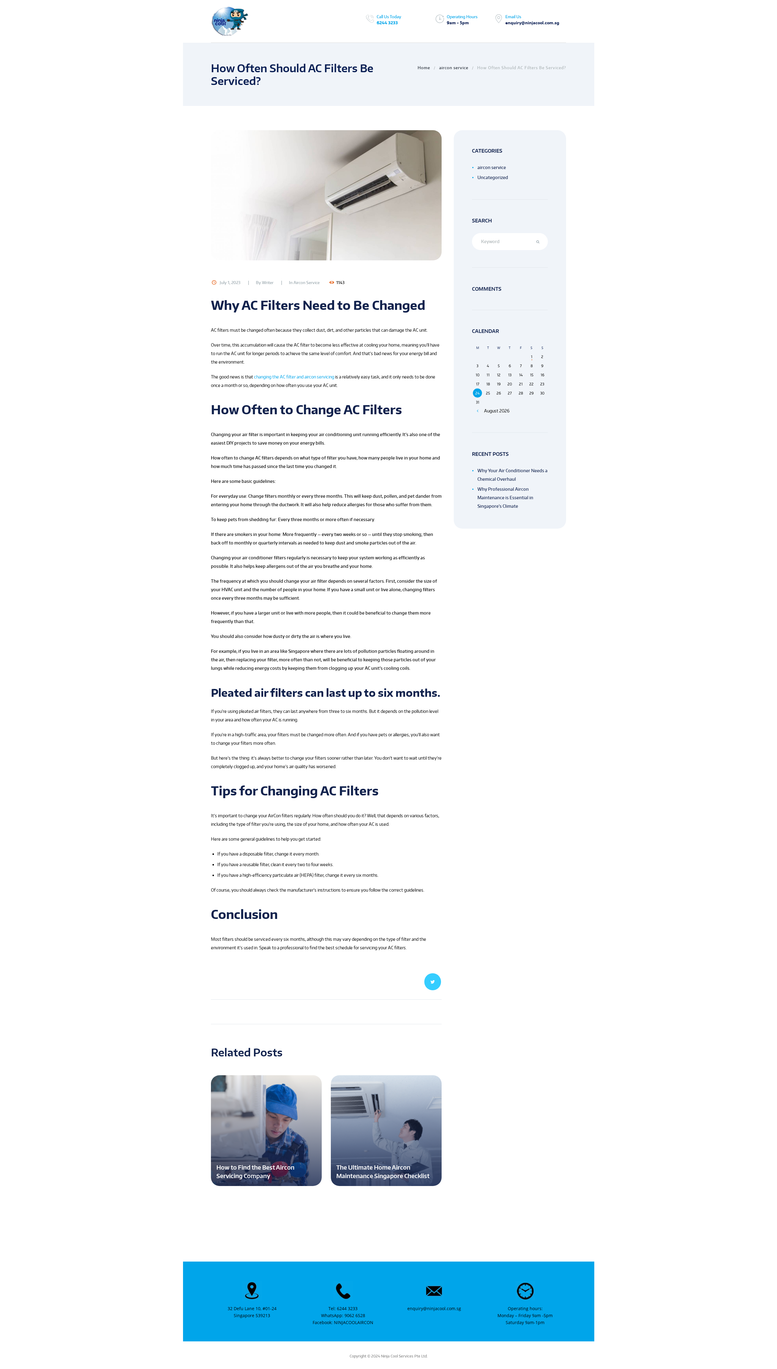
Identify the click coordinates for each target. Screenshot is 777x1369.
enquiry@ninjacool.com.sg (434, 1308)
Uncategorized (492, 177)
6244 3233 (387, 22)
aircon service (453, 67)
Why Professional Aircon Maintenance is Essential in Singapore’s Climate (505, 497)
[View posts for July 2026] (477, 411)
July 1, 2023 (230, 282)
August (497, 410)
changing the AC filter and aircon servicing (293, 376)
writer (267, 282)
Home (424, 67)
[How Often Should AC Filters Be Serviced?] (326, 195)
